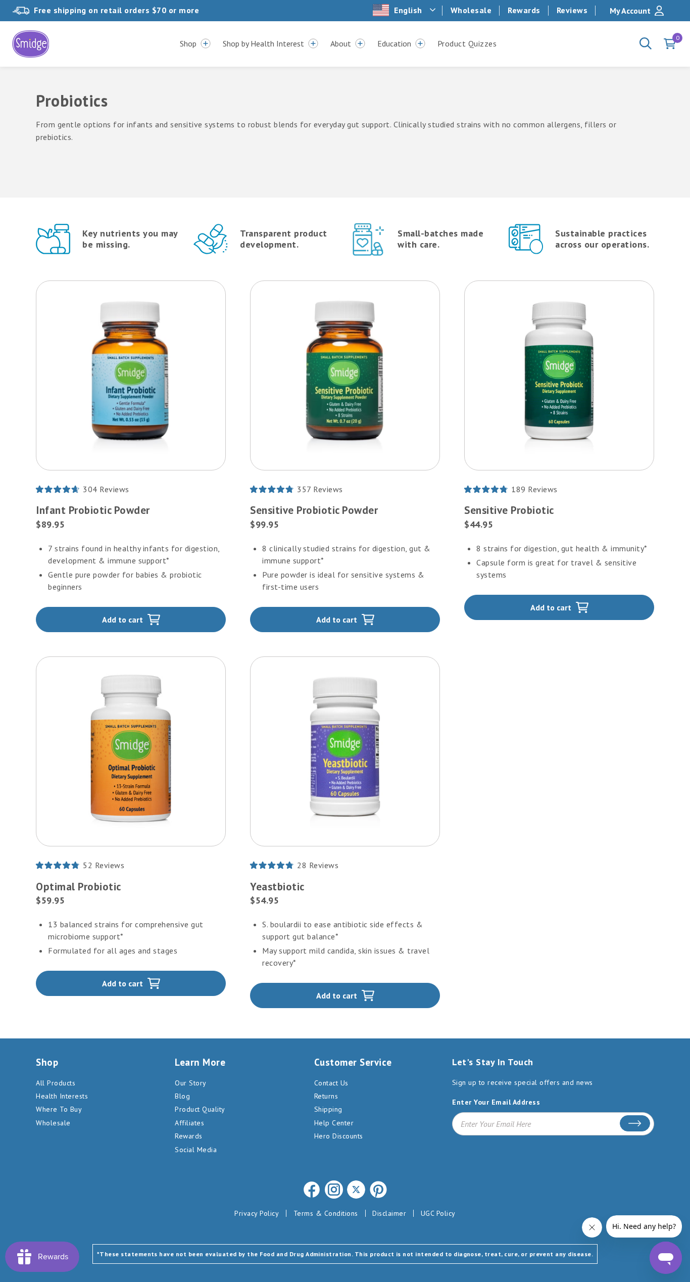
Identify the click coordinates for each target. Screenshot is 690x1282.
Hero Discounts (338, 1136)
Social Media (196, 1149)
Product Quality (200, 1109)
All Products (55, 1082)
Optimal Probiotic (78, 886)
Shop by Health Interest (263, 43)
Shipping (328, 1109)
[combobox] (405, 10)
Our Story (191, 1082)
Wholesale (471, 10)
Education (394, 43)
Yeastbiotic (277, 886)
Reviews (572, 10)
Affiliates (189, 1122)
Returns (326, 1096)
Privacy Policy (256, 1213)
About (340, 43)
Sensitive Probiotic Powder (314, 510)
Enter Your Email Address (496, 1102)
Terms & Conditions (325, 1213)
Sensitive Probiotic (509, 510)
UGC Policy (438, 1213)
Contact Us (331, 1082)
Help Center (334, 1122)
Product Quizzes (467, 43)
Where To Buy (59, 1109)
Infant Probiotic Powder (93, 510)
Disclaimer (389, 1213)
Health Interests (62, 1096)
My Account (630, 11)
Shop (188, 43)
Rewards (524, 10)
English (408, 10)
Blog (182, 1096)
